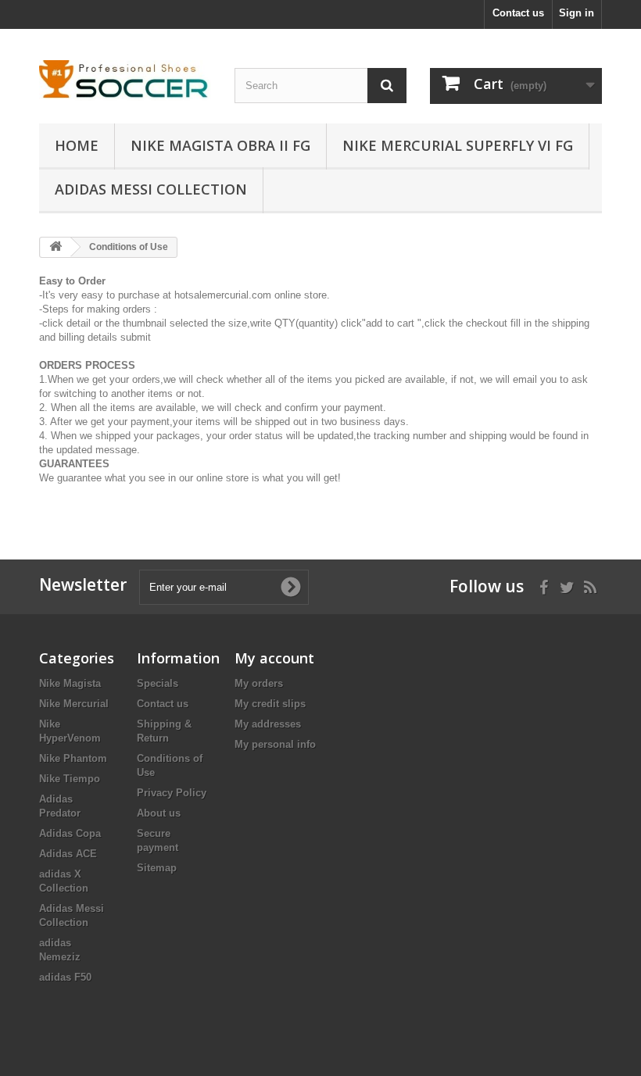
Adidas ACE (68, 854)
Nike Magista (70, 683)
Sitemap (157, 868)
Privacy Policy (171, 793)
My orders (259, 683)
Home (76, 145)
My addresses (268, 724)
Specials (157, 683)
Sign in (576, 13)
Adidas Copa (70, 833)
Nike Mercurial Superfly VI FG (457, 145)
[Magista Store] (125, 80)
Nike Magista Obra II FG (220, 145)
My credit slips (270, 704)
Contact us (518, 13)
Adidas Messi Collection (151, 189)
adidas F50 (65, 977)
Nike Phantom (73, 758)
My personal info (275, 744)
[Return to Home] (55, 247)
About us (159, 813)
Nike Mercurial (74, 704)
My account (274, 658)
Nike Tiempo (69, 779)
